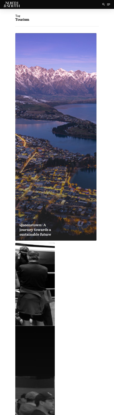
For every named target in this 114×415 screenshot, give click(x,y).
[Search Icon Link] (103, 4)
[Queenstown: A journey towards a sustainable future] (55, 137)
